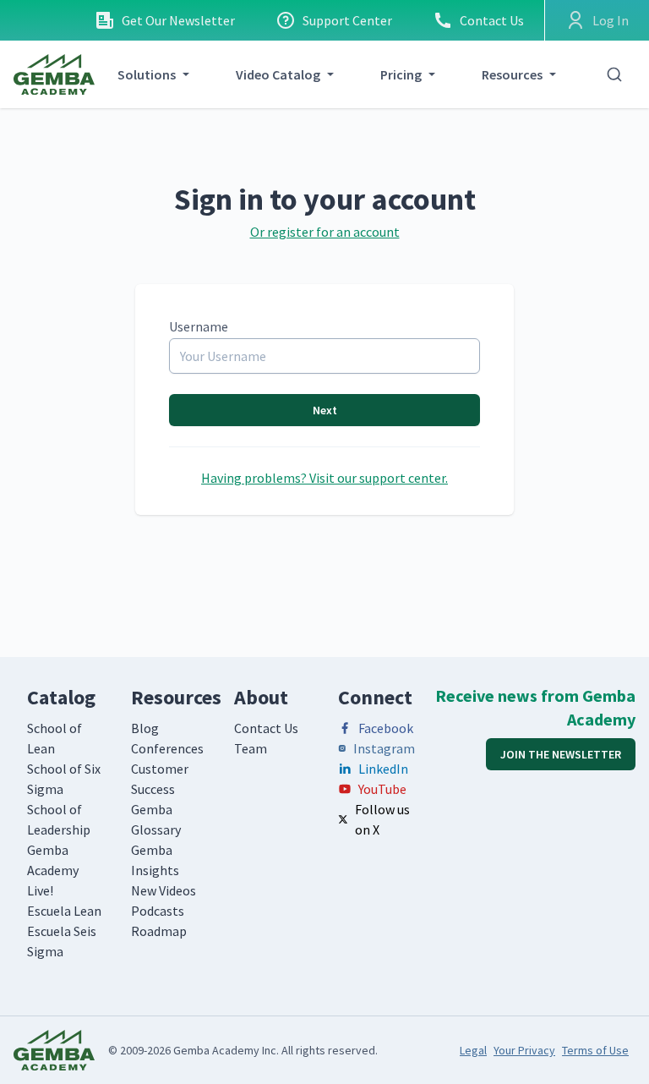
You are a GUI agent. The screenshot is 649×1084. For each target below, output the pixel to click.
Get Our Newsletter (178, 20)
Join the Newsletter (560, 754)
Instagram (384, 748)
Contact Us (492, 20)
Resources (512, 74)
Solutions (146, 74)
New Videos (163, 890)
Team (250, 748)
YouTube (382, 788)
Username (198, 326)
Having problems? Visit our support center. (324, 477)
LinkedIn (383, 768)
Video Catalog (278, 74)
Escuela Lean (64, 910)
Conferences (167, 748)
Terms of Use (595, 1050)
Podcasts (157, 910)
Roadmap (159, 930)
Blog (145, 728)
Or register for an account (325, 231)
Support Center (347, 20)
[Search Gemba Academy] (614, 74)
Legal (473, 1050)
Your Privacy (524, 1050)
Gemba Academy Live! (53, 870)
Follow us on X (382, 819)
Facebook (385, 728)
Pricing (401, 74)
